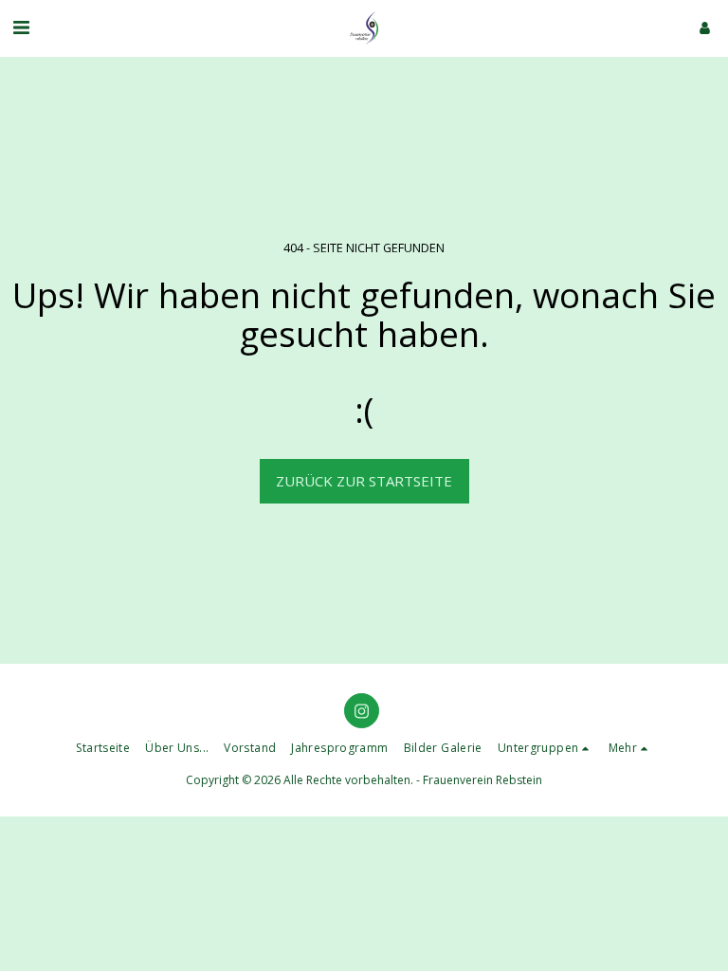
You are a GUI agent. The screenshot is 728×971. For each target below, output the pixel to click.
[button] (21, 27)
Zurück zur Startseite (364, 480)
